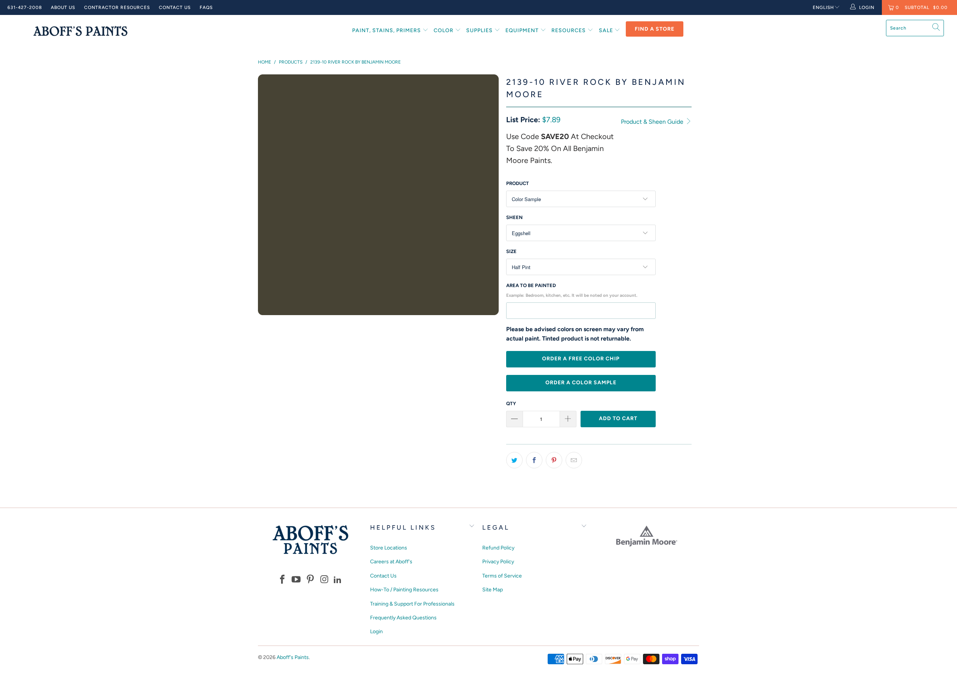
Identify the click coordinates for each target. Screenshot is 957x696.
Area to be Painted (571, 290)
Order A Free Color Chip (580, 358)
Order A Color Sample (580, 382)
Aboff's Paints (293, 657)
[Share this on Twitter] (514, 460)
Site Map (492, 589)
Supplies (480, 30)
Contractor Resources (117, 7)
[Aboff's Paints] (80, 30)
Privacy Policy (498, 561)
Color (444, 30)
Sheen (514, 217)
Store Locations (388, 548)
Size (511, 251)
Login (376, 631)
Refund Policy (498, 548)
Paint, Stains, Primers (387, 30)
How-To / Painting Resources (404, 589)
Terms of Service (502, 576)
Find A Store (654, 29)
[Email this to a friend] (574, 460)
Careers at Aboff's (391, 561)
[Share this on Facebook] (534, 460)
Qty (511, 403)
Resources (569, 30)
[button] (282, 580)
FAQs (206, 7)
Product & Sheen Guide (653, 121)
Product (517, 183)
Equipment (522, 30)
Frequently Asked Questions (403, 618)
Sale (607, 30)
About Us (63, 7)
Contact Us (175, 7)
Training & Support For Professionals (412, 604)
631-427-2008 (24, 7)
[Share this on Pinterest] (554, 460)
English (823, 7)
